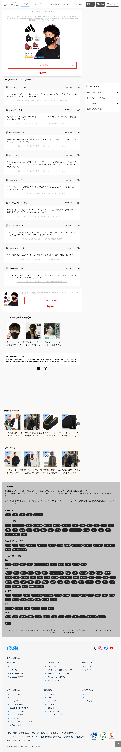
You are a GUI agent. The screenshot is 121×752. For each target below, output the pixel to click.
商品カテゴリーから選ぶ (95, 98)
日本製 (30, 582)
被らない (75, 573)
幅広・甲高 (8, 582)
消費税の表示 (24, 733)
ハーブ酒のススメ (54, 632)
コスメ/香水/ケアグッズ (19, 549)
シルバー (44, 608)
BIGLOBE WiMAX (16, 677)
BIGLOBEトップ (25, 740)
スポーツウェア (98, 545)
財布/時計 (67, 545)
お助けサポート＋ (54, 666)
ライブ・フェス (66, 525)
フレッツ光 (14, 701)
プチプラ (112, 582)
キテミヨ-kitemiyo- (11, 356)
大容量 (47, 577)
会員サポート (90, 701)
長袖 (112, 577)
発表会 (22, 530)
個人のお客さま (13, 657)
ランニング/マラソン (75, 530)
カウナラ (91, 630)
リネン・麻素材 (48, 595)
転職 (28, 525)
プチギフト (38, 617)
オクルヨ (30, 630)
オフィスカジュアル (18, 525)
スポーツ (57, 530)
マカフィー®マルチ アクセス (21, 721)
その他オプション (54, 680)
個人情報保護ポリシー (69, 733)
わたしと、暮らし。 (49, 630)
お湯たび (38, 630)
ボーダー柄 (58, 595)
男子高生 (15, 617)
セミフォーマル (37, 525)
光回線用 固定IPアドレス (19, 708)
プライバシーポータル (15, 737)
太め (33, 577)
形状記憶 (83, 564)
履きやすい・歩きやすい (56, 573)
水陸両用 (61, 564)
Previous (6, 423)
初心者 (30, 617)
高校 (8, 530)
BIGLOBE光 (14, 666)
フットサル (86, 530)
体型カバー (45, 582)
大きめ (16, 577)
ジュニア (8, 617)
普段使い (37, 599)
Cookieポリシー (32, 737)
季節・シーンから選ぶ (94, 92)
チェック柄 (66, 595)
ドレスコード (48, 525)
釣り (24, 534)
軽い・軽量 (55, 577)
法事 (50, 530)
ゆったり (40, 577)
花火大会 (89, 525)
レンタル (60, 582)
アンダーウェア (42, 545)
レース (91, 595)
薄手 (98, 577)
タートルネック (17, 595)
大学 (15, 530)
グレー (27, 608)
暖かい (38, 573)
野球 (108, 530)
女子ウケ (81, 582)
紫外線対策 (107, 573)
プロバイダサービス (17, 704)
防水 (22, 564)
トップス (8, 545)
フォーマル (53, 599)
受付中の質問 (55, 4)
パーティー (57, 525)
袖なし (16, 582)
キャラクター (102, 617)
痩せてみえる (83, 573)
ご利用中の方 (87, 689)
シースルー (26, 595)
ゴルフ (94, 530)
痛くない (91, 573)
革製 (97, 595)
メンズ (25, 4)
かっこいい (45, 599)
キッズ (33, 4)
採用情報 (51, 708)
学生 (82, 617)
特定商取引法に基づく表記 (51, 737)
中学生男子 (23, 617)
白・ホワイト (9, 608)
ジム (65, 530)
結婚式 (43, 530)
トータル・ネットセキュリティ (59, 673)
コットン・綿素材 (37, 595)
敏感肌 (53, 582)
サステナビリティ (54, 701)
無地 (105, 595)
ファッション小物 (77, 545)
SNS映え (24, 586)
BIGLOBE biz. (15, 694)
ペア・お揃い (16, 586)
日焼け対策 (8, 577)
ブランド (51, 697)
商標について (12, 740)
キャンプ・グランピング (12, 534)
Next (78, 423)
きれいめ (30, 599)
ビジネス (8, 525)
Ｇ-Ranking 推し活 (68, 632)
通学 (29, 530)
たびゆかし (107, 630)
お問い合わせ (12, 733)
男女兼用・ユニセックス (36, 586)
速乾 (29, 564)
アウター (15, 545)
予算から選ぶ (91, 103)
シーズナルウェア (109, 545)
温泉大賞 (88, 666)
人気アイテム (67, 4)
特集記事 (79, 4)
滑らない (16, 573)
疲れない (30, 573)
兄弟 (61, 617)
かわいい (112, 595)
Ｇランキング (13, 630)
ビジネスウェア (31, 545)
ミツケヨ (99, 630)
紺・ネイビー (35, 608)
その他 (8, 549)
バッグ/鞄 (60, 545)
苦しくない (8, 573)
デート (97, 525)
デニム (8, 595)
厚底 (67, 582)
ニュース (51, 704)
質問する (90, 4)
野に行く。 (82, 630)
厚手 (91, 577)
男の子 (68, 617)
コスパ (8, 586)
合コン (104, 525)
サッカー (101, 530)
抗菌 (68, 564)
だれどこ (22, 630)
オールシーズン (38, 515)
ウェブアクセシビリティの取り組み (45, 733)
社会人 (75, 617)
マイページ (114, 4)
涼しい (45, 573)
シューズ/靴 (51, 545)
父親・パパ (46, 617)
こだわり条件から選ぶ (94, 109)
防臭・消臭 (53, 564)
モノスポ (73, 630)
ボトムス (22, 545)
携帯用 (76, 577)
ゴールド (51, 608)
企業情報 (48, 689)
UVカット (8, 564)
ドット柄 (83, 595)
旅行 (111, 525)
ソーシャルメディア (55, 715)
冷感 (15, 564)
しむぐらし (89, 670)
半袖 (105, 577)
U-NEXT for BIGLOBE (56, 677)
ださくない (99, 573)
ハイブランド (90, 582)
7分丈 (23, 582)
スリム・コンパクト (66, 577)
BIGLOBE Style (53, 711)
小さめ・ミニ (25, 577)
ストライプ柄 (75, 595)
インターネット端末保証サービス (60, 670)
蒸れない (23, 573)
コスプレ (8, 623)
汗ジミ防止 (76, 564)
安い (105, 582)
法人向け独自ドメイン (18, 725)
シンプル (8, 599)
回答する (100, 4)
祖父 (54, 617)
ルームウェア (88, 545)
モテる (74, 582)
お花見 (75, 525)
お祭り (82, 525)
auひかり (13, 670)
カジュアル (16, 599)
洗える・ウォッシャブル (41, 564)
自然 (23, 599)
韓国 (37, 582)
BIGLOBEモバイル (17, 673)
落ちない (68, 573)
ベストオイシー (63, 630)
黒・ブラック (19, 608)
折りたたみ (83, 577)
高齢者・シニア (91, 617)
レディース (42, 4)
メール (87, 697)
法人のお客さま (13, 689)
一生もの (98, 582)
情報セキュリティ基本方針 (74, 737)
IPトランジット (15, 718)
